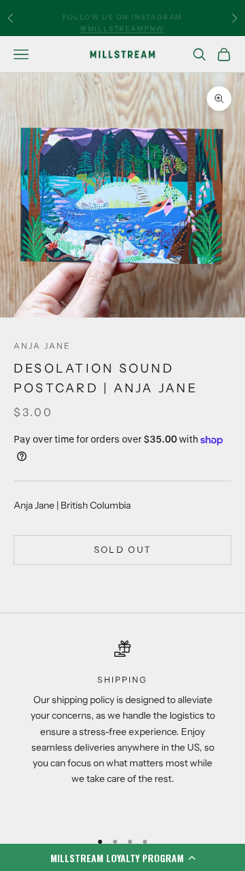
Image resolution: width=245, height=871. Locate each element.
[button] (122, 857)
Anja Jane (42, 346)
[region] (122, 729)
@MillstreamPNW (122, 23)
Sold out (123, 549)
